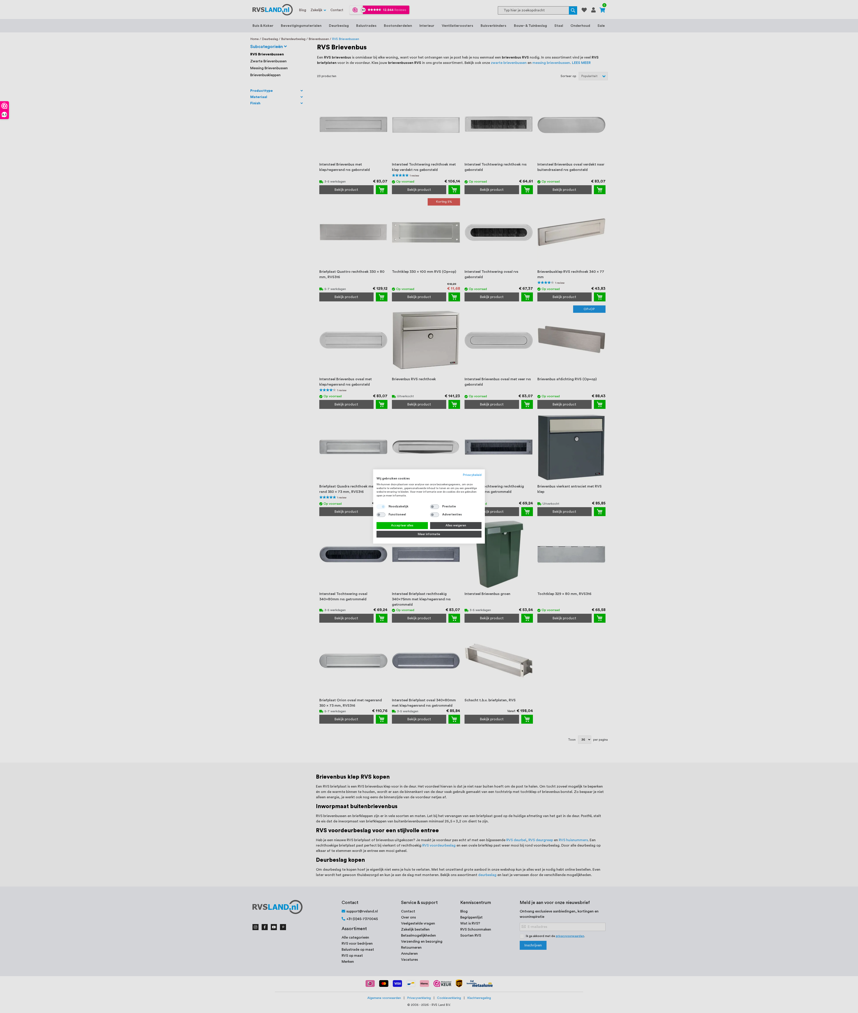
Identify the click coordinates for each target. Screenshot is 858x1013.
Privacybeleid (472, 475)
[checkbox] (434, 506)
